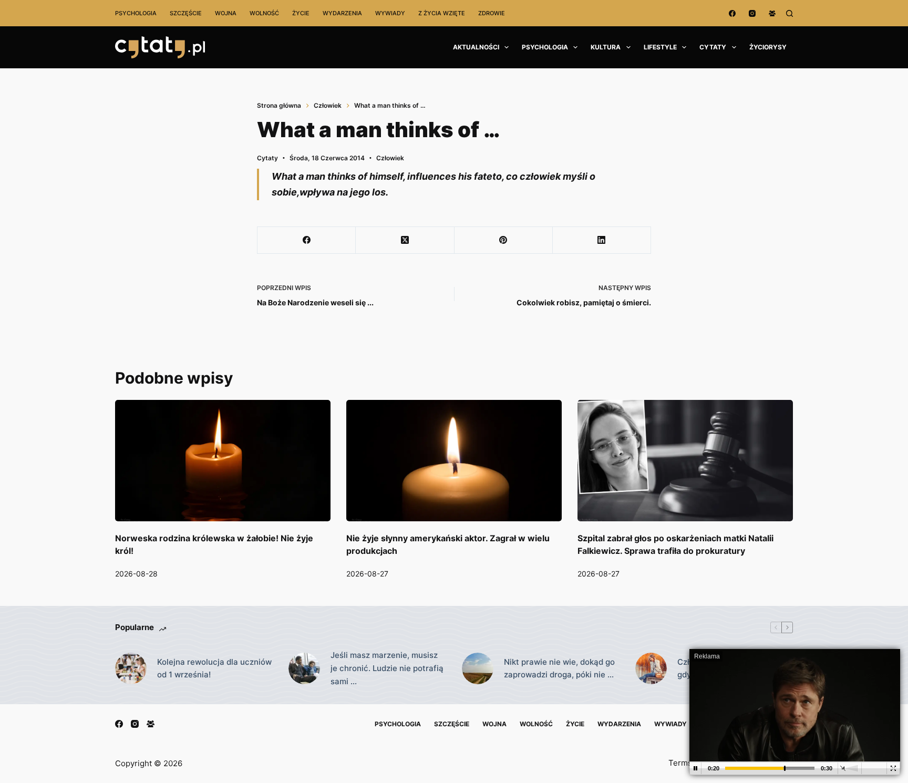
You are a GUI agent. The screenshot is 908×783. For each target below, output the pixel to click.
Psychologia (136, 13)
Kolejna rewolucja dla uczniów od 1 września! (214, 668)
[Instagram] (752, 13)
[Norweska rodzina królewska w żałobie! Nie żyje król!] (223, 460)
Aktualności (476, 47)
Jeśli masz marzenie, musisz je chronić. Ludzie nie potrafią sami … (387, 668)
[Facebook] (732, 13)
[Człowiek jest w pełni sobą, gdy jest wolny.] (651, 668)
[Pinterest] (504, 240)
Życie (300, 13)
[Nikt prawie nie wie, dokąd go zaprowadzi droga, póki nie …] (477, 668)
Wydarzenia (342, 13)
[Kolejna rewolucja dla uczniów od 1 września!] (131, 668)
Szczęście (186, 13)
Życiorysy (768, 47)
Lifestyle (660, 47)
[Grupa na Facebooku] (772, 13)
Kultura (606, 47)
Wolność (264, 13)
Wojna (225, 13)
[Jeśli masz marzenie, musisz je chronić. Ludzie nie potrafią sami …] (304, 668)
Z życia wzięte (441, 13)
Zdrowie (491, 13)
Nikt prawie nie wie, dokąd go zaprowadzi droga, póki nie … (559, 668)
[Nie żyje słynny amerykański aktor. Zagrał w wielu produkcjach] (454, 460)
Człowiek (390, 158)
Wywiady (390, 13)
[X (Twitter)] (405, 240)
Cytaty (712, 47)
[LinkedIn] (602, 240)
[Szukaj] (789, 13)
